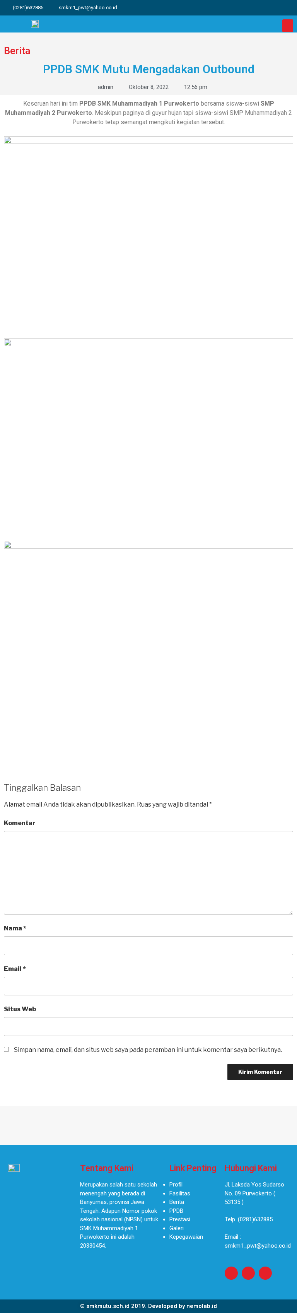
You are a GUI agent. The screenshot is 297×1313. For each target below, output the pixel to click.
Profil (176, 1184)
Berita (176, 1201)
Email (15, 969)
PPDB (176, 1210)
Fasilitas (179, 1193)
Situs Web (20, 1009)
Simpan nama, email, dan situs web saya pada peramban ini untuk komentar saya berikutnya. (148, 1049)
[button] (287, 25)
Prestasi (179, 1219)
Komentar (20, 823)
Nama (15, 928)
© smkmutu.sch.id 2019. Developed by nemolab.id (148, 1306)
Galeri (176, 1228)
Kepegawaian (186, 1236)
